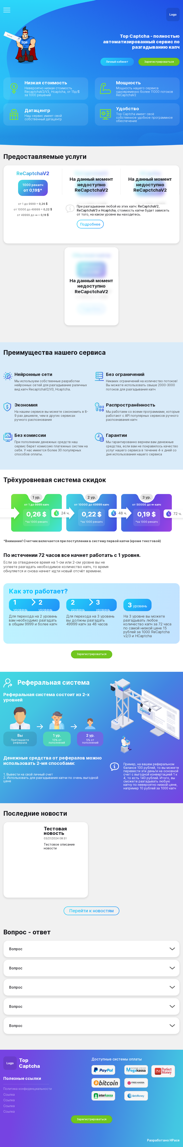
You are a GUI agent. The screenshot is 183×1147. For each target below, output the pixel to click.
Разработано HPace (163, 1140)
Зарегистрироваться (159, 61)
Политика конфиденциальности (27, 1088)
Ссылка (9, 1094)
